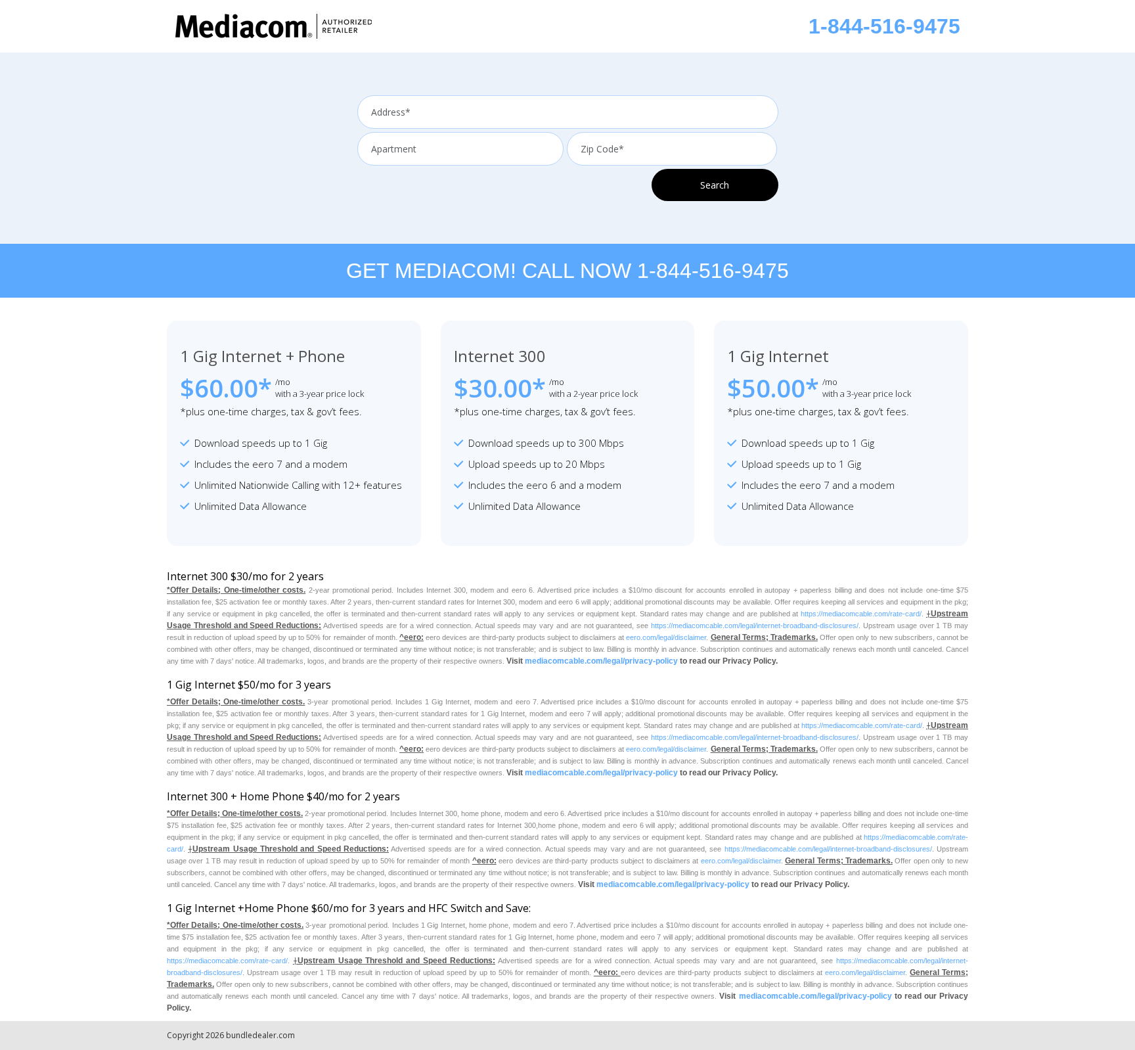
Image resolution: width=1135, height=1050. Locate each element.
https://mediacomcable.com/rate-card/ (861, 614)
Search (714, 185)
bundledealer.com (260, 1035)
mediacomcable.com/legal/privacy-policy (601, 661)
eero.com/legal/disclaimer (666, 637)
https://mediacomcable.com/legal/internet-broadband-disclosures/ (754, 625)
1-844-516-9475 (884, 26)
